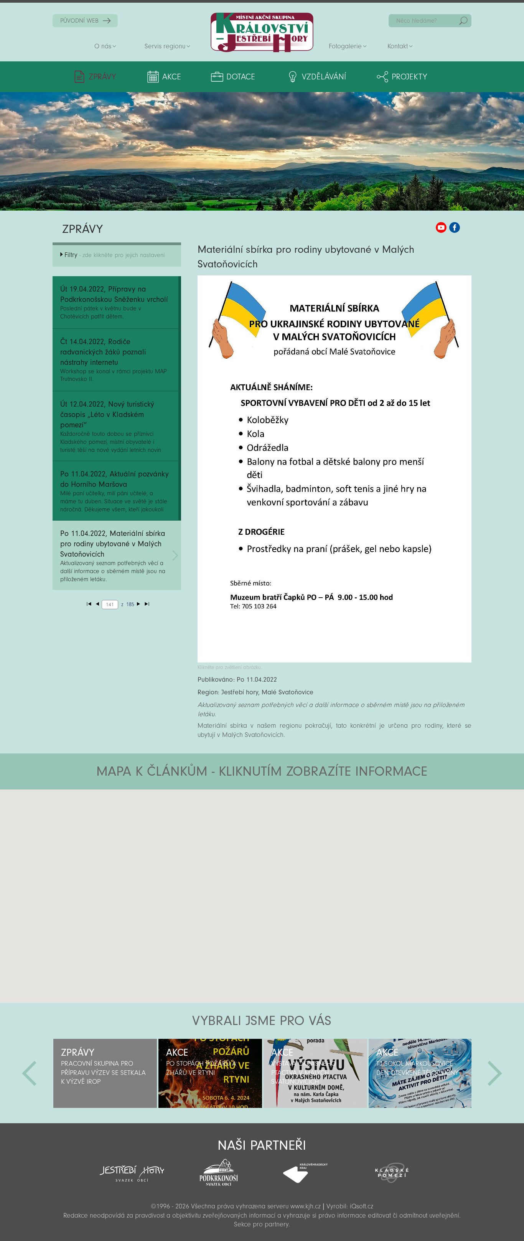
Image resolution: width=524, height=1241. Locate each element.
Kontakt (397, 46)
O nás (102, 46)
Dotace (240, 77)
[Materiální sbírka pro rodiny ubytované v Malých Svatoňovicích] (334, 660)
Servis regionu (165, 46)
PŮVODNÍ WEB (79, 20)
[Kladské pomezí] (392, 1169)
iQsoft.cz (361, 1206)
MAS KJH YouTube (441, 227)
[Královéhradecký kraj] (305, 1168)
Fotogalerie (345, 46)
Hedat (463, 20)
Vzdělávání (324, 77)
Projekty (409, 77)
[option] (105, 1073)
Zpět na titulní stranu (262, 32)
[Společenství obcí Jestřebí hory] (132, 1168)
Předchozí (29, 1073)
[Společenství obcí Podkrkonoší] (218, 1170)
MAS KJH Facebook (454, 227)
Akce (171, 77)
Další (495, 1073)
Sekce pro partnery (261, 1224)
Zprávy (102, 77)
